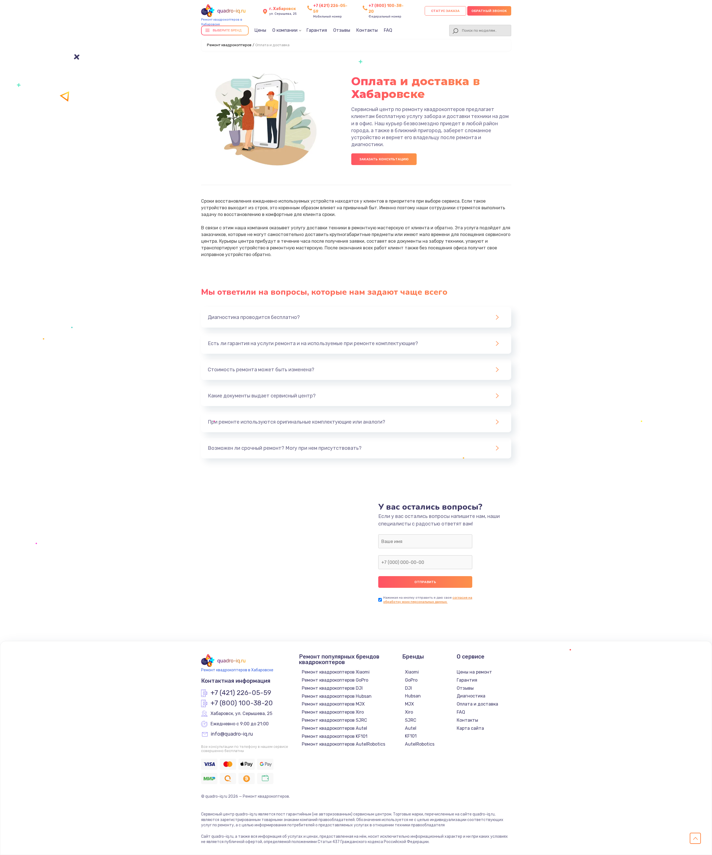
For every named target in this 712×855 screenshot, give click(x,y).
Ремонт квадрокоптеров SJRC (334, 720)
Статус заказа (445, 11)
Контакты (367, 30)
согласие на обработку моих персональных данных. (427, 600)
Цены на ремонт (474, 672)
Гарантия (316, 30)
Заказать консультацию (384, 159)
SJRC (410, 720)
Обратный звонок (489, 11)
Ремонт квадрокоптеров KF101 (334, 736)
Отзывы (341, 30)
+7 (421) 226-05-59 (241, 693)
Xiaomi (412, 672)
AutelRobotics (419, 744)
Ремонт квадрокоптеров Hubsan (337, 696)
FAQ (388, 30)
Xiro (409, 712)
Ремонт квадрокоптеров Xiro (333, 712)
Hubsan (413, 696)
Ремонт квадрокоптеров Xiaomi (336, 672)
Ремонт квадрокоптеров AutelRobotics (343, 744)
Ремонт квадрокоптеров (229, 45)
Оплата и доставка (477, 704)
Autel (410, 728)
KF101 (411, 736)
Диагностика (471, 696)
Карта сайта (470, 728)
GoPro (411, 680)
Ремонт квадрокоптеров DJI (332, 688)
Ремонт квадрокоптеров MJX (333, 704)
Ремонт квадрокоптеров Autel (334, 728)
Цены (260, 30)
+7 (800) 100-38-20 (242, 703)
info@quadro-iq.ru (232, 734)
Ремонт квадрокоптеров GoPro (335, 680)
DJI (408, 688)
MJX (409, 704)
